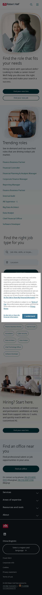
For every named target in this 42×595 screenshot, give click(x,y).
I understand (30, 316)
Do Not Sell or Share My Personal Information (19, 297)
